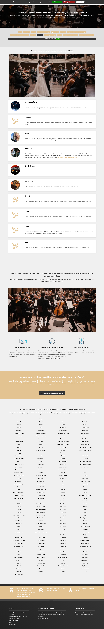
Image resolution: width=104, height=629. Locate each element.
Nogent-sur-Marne (63, 470)
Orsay (63, 484)
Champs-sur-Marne (19, 495)
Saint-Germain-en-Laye (85, 453)
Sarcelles (85, 475)
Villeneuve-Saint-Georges (85, 546)
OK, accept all (57, 2)
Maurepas (41, 571)
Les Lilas (41, 526)
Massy (41, 568)
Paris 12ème (63, 506)
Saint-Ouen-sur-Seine (85, 470)
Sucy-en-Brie (85, 501)
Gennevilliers (41, 453)
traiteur (60, 35)
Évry (41, 427)
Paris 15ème (63, 515)
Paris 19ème (63, 526)
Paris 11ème (63, 503)
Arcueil (19, 427)
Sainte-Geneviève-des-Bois (85, 447)
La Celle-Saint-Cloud (41, 486)
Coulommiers (19, 549)
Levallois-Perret (41, 537)
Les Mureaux (41, 529)
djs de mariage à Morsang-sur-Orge (67, 157)
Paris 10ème (63, 501)
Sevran (85, 489)
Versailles (85, 529)
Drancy (19, 563)
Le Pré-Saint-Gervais (41, 518)
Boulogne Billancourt (19, 467)
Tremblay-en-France (85, 518)
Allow (58, 38)
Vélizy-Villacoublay (85, 526)
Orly (63, 481)
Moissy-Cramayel (63, 430)
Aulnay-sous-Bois (19, 441)
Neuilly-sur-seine (63, 467)
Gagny (40, 444)
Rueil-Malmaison (85, 436)
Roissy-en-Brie (85, 427)
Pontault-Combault (63, 566)
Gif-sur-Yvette (41, 458)
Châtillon (19, 503)
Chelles (19, 512)
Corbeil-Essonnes (19, 543)
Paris (63, 498)
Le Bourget (41, 498)
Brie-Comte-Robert (19, 475)
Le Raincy (41, 520)
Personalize (79, 2)
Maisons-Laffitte (41, 557)
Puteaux (85, 419)
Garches (41, 447)
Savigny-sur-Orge (85, 484)
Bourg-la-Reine (19, 470)
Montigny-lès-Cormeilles (63, 444)
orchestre (39, 35)
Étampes (41, 424)
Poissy (63, 563)
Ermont (41, 422)
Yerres (85, 571)
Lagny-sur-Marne (41, 492)
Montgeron (63, 438)
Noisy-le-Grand (63, 475)
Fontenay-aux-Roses (41, 433)
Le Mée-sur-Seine (41, 506)
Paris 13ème (63, 509)
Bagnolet (19, 447)
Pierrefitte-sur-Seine (63, 557)
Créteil (18, 554)
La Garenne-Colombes (41, 489)
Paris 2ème (63, 534)
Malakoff (41, 560)
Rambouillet (85, 422)
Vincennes (85, 563)
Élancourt (19, 571)
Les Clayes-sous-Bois (41, 523)
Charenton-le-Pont (18, 498)
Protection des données (14, 618)
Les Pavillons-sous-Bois (41, 532)
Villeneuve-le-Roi (85, 543)
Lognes (41, 549)
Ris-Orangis (85, 424)
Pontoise (63, 568)
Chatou (19, 506)
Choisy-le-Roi (19, 523)
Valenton (85, 520)
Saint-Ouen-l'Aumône (85, 467)
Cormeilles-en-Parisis (19, 546)
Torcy (85, 512)
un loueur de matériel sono (71, 35)
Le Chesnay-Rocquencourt (41, 501)
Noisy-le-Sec (63, 478)
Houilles (41, 472)
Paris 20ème (63, 532)
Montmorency (63, 447)
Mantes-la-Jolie (41, 563)
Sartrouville (85, 478)
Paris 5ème (63, 543)
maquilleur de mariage (79, 32)
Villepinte (85, 551)
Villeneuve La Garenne (85, 540)
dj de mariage (55, 32)
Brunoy (19, 478)
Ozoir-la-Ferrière (63, 489)
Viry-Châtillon (85, 566)
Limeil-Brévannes (41, 543)
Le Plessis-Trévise (40, 515)
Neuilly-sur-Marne (63, 464)
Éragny (41, 419)
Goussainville (41, 464)
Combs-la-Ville (18, 537)
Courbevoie (19, 551)
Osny (63, 486)
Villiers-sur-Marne (85, 560)
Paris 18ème (63, 523)
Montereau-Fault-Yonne (63, 433)
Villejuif (85, 534)
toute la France (13, 356)
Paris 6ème (63, 546)
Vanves (85, 523)
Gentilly (41, 455)
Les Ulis (41, 534)
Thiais (85, 509)
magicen (70, 32)
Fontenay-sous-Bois (41, 436)
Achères (19, 419)
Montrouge (63, 453)
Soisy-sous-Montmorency (85, 495)
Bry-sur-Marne (18, 481)
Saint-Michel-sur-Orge (85, 464)
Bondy (18, 461)
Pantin (63, 495)
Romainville (85, 430)
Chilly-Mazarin (18, 520)
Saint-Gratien (85, 455)
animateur (26, 32)
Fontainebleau (41, 430)
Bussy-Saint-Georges (19, 484)
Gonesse (41, 461)
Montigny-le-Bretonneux (63, 441)
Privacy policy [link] (87, 2)
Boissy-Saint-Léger (19, 458)
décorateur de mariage (43, 32)
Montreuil (63, 450)
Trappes (85, 515)
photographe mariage (50, 35)
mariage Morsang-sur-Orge (44, 618)
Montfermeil (63, 436)
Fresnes (41, 441)
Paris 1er (63, 529)
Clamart (19, 526)
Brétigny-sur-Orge (18, 472)
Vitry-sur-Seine (85, 568)
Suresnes (85, 503)
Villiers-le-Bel (85, 557)
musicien (32, 35)
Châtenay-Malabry (18, 501)
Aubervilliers (19, 438)
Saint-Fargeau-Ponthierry (85, 450)
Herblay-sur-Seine (41, 470)
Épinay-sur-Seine (19, 574)
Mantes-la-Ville (41, 566)
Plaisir (63, 560)
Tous (20, 32)
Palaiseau (63, 492)
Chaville (19, 509)
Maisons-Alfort (41, 554)
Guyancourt (41, 467)
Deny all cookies (69, 2)
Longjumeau (41, 551)
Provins (63, 571)
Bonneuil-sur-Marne (19, 464)
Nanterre (63, 455)
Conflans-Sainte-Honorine (19, 540)
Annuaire (11, 612)
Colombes (18, 534)
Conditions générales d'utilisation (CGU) (18, 616)
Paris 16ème (63, 518)
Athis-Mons (19, 436)
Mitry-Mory (63, 427)
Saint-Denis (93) (85, 444)
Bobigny (19, 453)
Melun (63, 422)
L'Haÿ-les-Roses (41, 540)
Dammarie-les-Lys (18, 557)
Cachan (19, 486)
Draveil (19, 566)
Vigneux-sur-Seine (85, 532)
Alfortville (19, 422)
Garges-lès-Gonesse (41, 450)
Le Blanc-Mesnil (41, 495)
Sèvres (85, 492)
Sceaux (85, 486)
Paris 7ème (63, 549)
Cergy (19, 489)
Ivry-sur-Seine (41, 478)
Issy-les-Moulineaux (41, 475)
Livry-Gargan (41, 546)
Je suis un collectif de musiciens (52, 393)
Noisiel (63, 472)
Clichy (18, 529)
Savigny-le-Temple (85, 481)
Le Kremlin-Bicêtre (40, 503)
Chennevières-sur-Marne (19, 515)
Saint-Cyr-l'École (85, 441)
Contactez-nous (12, 624)
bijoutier (33, 32)
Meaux (63, 419)
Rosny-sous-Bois (85, 433)
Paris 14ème (63, 512)
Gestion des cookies (13, 620)
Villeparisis (85, 549)
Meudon (63, 424)
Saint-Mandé (85, 458)
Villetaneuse (85, 554)
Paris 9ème (63, 554)
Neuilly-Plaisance (63, 461)
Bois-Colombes (19, 455)
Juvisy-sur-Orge (41, 484)
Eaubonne (18, 568)
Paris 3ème (63, 537)
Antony (19, 424)
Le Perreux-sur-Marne (41, 509)
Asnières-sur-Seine (19, 433)
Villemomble (85, 537)
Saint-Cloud (85, 438)
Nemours (63, 458)
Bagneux (19, 444)
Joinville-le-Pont (41, 481)
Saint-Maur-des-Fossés (85, 461)
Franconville (41, 438)
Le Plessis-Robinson (41, 512)
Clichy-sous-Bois (19, 532)
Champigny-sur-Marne (18, 492)
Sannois (85, 472)
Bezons (19, 450)
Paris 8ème (63, 551)
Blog (10, 622)
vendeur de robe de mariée (86, 35)
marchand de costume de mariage (19, 35)
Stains (85, 498)
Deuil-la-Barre (19, 560)
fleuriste (63, 32)
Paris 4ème (63, 540)
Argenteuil (18, 430)
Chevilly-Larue (19, 518)
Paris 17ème (63, 520)
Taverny (85, 506)
